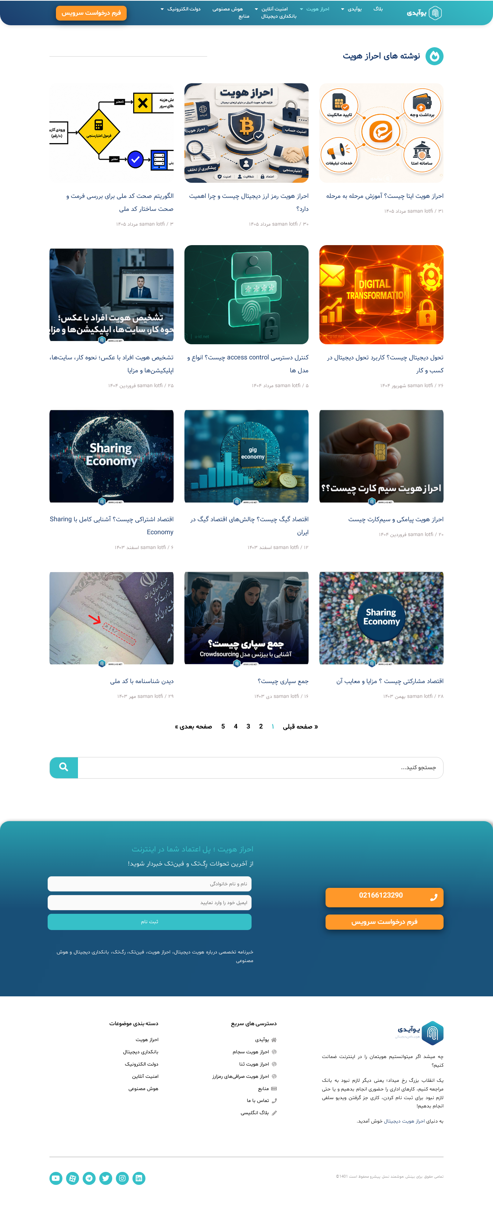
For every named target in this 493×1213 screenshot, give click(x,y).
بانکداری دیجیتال (279, 16)
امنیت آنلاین (275, 9)
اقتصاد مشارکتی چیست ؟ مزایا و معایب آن (390, 682)
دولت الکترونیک (184, 9)
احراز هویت (317, 9)
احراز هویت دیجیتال (404, 1121)
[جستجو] (64, 767)
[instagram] (122, 1178)
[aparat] (72, 1178)
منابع (244, 16)
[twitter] (105, 1178)
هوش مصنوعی (228, 9)
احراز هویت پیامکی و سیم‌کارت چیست (396, 520)
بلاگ (378, 9)
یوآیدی (355, 9)
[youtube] (55, 1178)
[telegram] (89, 1178)
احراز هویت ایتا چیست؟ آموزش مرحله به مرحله (385, 196)
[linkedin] (138, 1178)
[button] (91, 13)
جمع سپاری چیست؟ (283, 682)
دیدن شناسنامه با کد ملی (142, 682)
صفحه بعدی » (193, 726)
